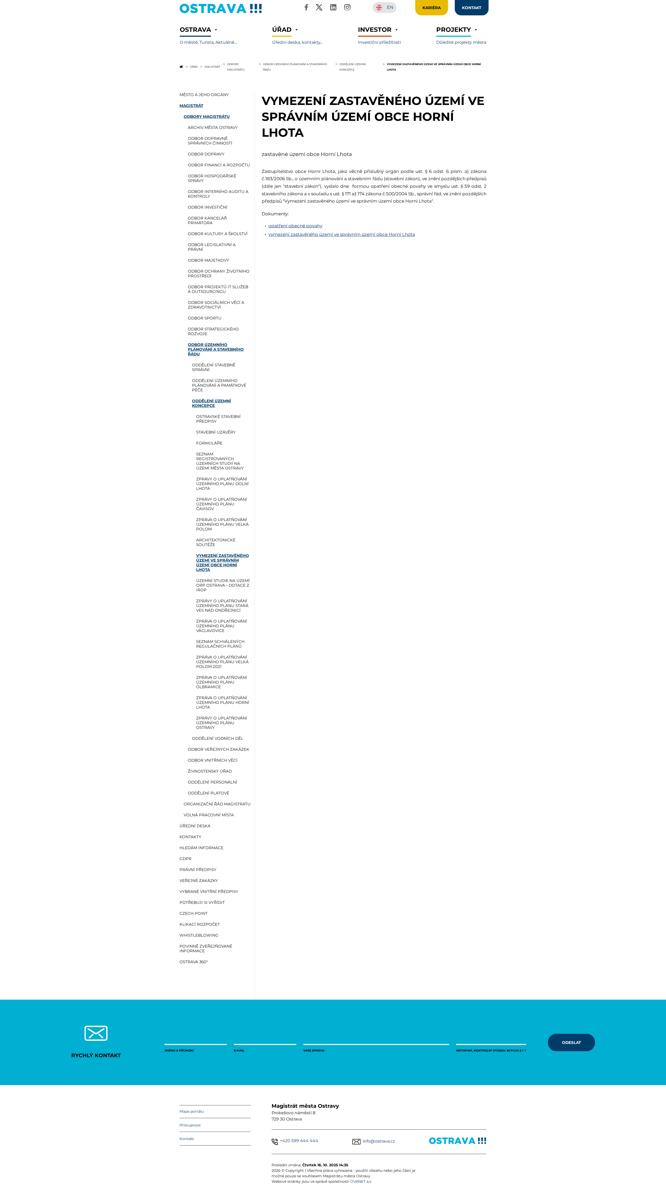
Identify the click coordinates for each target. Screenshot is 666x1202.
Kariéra (431, 7)
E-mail (239, 1050)
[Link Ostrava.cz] (457, 1142)
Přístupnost (190, 1125)
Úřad (194, 66)
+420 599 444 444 (299, 1140)
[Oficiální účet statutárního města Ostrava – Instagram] (347, 8)
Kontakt (187, 1138)
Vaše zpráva (313, 1050)
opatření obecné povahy (295, 225)
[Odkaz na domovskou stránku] (181, 66)
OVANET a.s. (361, 1181)
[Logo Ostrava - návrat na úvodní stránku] (221, 13)
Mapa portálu (192, 1111)
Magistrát (212, 66)
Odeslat (571, 1042)
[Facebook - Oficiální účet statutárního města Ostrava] (306, 8)
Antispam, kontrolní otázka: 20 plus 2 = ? (491, 1050)
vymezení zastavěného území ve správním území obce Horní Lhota (341, 234)
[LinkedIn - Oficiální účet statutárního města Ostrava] (333, 8)
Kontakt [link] (471, 7)
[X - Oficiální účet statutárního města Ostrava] (319, 8)
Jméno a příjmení (179, 1050)
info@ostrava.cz (379, 1141)
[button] (208, 35)
